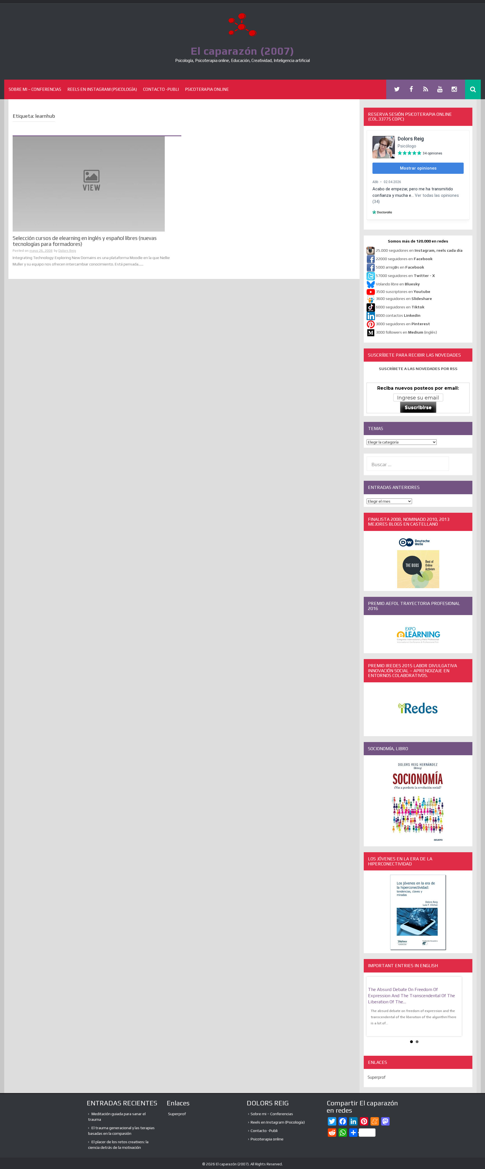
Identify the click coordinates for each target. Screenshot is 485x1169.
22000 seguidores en (404, 259)
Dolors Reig (67, 251)
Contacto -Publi (161, 89)
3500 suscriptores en (403, 291)
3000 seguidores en (402, 324)
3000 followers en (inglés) (406, 332)
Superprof (377, 1077)
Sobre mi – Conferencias (35, 89)
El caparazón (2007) (242, 51)
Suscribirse (418, 407)
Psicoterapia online (207, 89)
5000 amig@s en (400, 267)
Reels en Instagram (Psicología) (102, 89)
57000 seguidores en (405, 275)
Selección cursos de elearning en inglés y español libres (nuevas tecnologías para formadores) (85, 241)
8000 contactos (398, 315)
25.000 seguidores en (419, 250)
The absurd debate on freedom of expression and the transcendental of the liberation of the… (411, 995)
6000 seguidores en (400, 307)
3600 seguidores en (404, 298)
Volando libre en (398, 284)
